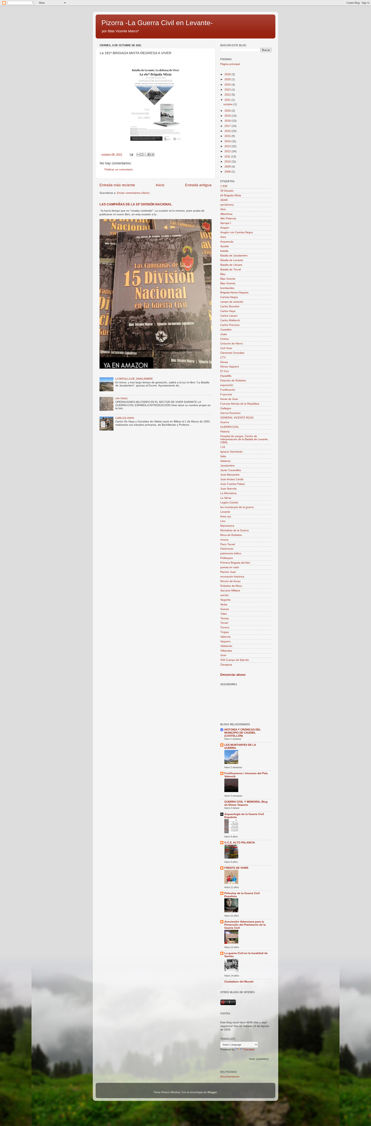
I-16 (222, 447)
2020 (228, 110)
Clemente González (232, 352)
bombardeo (227, 288)
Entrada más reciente (117, 185)
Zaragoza (226, 664)
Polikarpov (226, 558)
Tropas (224, 632)
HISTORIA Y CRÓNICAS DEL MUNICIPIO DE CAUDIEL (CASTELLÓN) (242, 732)
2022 (228, 94)
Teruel (224, 622)
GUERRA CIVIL (229, 426)
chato (223, 334)
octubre (228, 104)
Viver (223, 655)
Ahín (223, 209)
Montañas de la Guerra (234, 530)
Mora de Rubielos (231, 535)
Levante (225, 511)
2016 (228, 131)
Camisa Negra (229, 297)
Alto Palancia (228, 218)
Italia (223, 456)
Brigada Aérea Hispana (234, 292)
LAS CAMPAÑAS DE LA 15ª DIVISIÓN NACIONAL (136, 204)
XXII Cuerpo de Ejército (234, 660)
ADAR (224, 200)
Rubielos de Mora (231, 585)
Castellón (226, 329)
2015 (228, 136)
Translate (249, 1049)
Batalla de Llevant (231, 264)
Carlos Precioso (230, 325)
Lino (222, 521)
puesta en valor (229, 567)
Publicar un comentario (119, 169)
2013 (228, 146)
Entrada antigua (198, 185)
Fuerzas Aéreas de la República (239, 403)
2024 (228, 84)
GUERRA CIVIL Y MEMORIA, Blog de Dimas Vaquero (246, 803)
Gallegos (225, 408)
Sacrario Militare (230, 590)
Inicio (160, 185)
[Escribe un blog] (142, 154)
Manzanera (227, 525)
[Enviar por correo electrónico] (138, 154)
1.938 (223, 186)
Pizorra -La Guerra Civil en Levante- (157, 23)
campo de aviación (231, 301)
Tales (223, 613)
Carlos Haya (227, 311)
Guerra (224, 422)
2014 (228, 141)
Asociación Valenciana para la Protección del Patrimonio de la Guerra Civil (245, 924)
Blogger (212, 1092)
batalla (224, 250)
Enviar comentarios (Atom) (133, 192)
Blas (222, 274)
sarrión (224, 595)
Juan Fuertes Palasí (232, 484)
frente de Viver (229, 399)
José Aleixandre (230, 474)
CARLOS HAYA (124, 418)
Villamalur (226, 650)
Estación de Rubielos (233, 380)
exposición (226, 385)
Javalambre (227, 465)
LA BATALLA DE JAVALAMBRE (134, 378)
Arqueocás (226, 241)
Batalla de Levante (231, 260)
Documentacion (229, 1076)
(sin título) (121, 398)
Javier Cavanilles (230, 470)
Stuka (223, 604)
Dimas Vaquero (229, 366)
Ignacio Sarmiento (231, 451)
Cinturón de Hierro (231, 343)
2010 (228, 161)
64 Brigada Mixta (230, 195)
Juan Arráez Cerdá (231, 479)
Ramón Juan (228, 572)
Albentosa (226, 214)
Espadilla (225, 375)
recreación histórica (232, 576)
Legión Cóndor (229, 502)
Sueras (224, 609)
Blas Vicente (227, 278)
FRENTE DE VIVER (236, 867)
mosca (224, 539)
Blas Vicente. (228, 283)
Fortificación (227, 389)
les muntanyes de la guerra (237, 507)
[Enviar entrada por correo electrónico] (131, 154)
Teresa (224, 618)
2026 (228, 74)
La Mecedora (228, 493)
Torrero (224, 627)
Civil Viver (226, 348)
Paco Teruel (227, 544)
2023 (228, 89)
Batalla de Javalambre (234, 255)
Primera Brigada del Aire (235, 562)
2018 (228, 120)
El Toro (224, 371)
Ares (223, 237)
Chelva (224, 338)
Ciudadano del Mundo (239, 981)
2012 (228, 151)
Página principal (230, 64)
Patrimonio (226, 548)
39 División (227, 190)
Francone (226, 394)
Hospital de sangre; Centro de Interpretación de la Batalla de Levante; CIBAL (244, 439)
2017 (228, 126)
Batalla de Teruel (230, 269)
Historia (225, 431)
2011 (228, 156)
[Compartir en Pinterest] (153, 154)
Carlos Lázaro (228, 315)
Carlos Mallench (230, 320)
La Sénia (225, 497)
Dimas (224, 362)
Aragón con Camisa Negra (236, 232)
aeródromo (227, 204)
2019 (228, 115)
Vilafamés (226, 646)
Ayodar (224, 246)
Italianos (225, 461)
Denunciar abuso (233, 674)
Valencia (225, 636)
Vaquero (225, 641)
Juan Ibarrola (228, 488)
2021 (228, 99)
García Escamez (230, 413)
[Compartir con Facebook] (149, 154)
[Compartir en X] (145, 154)
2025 (228, 79)
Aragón (224, 227)
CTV (223, 357)
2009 (228, 166)
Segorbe (225, 599)
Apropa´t (225, 223)
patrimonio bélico (230, 553)
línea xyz (225, 516)
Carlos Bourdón (229, 306)
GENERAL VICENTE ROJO (237, 417)
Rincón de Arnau (230, 581)
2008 (228, 171)
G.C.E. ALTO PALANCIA (239, 842)
